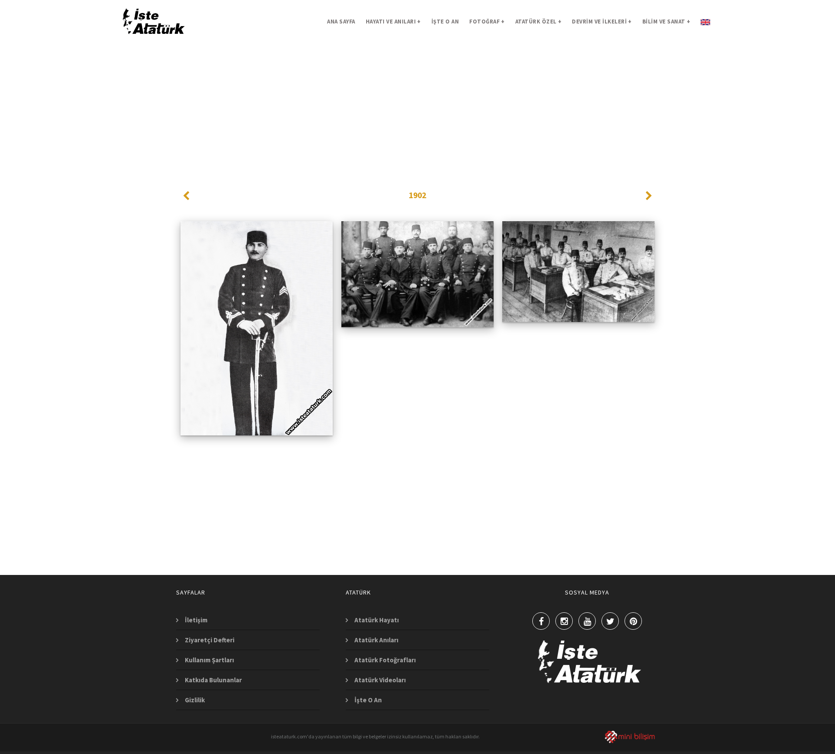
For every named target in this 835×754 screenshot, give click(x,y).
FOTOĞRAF (487, 21)
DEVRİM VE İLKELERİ (602, 21)
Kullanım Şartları (209, 660)
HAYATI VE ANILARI (393, 21)
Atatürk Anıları (376, 640)
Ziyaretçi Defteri (209, 640)
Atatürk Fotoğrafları (385, 660)
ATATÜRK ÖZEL (538, 21)
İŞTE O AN (445, 21)
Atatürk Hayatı (376, 620)
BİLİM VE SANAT (666, 21)
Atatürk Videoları (380, 680)
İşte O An (368, 700)
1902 (417, 195)
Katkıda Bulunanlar (213, 680)
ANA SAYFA (341, 21)
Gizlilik (195, 700)
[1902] (256, 251)
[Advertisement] (417, 104)
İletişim (196, 620)
